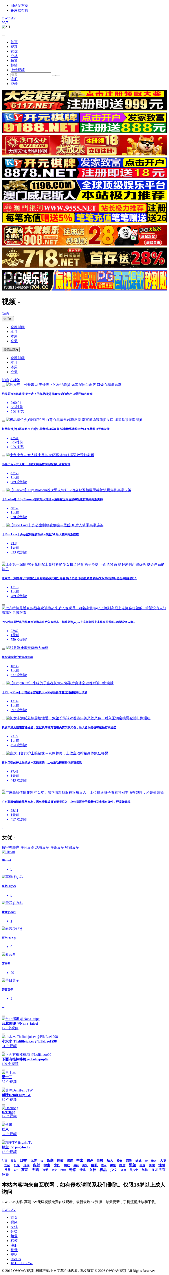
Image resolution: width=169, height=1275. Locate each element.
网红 (67, 1165)
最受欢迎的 (11, 349)
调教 (60, 1160)
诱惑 (72, 1170)
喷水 (104, 1165)
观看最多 (42, 847)
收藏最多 (72, 847)
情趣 (90, 1160)
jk (41, 1160)
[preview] (3, 385)
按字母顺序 (10, 847)
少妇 (57, 1165)
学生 (47, 1165)
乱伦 (17, 1165)
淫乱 (7, 1165)
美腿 (142, 1165)
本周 (14, 336)
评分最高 (27, 847)
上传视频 (18, 70)
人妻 (163, 1160)
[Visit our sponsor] (84, 109)
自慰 (100, 1160)
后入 (110, 1160)
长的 (5, 380)
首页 (14, 42)
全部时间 (18, 327)
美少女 (134, 1170)
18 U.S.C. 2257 (22, 1263)
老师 (123, 1170)
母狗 (26, 1165)
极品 (103, 1170)
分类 (14, 56)
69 (146, 1160)
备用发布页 (19, 10)
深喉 (129, 1160)
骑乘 (152, 1165)
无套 (33, 1160)
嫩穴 (153, 1160)
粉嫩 (120, 1160)
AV (9, 18)
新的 (5, 313)
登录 (5, 22)
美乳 (85, 1165)
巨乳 (94, 1165)
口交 (23, 1160)
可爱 (45, 1170)
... (3, 827)
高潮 (49, 1160)
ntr (16, 1170)
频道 (14, 60)
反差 (7, 1170)
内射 (36, 1165)
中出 (79, 1160)
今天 (14, 341)
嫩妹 (76, 1165)
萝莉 (24, 1170)
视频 (14, 47)
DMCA (16, 1259)
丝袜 (145, 1170)
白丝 (63, 1170)
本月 (14, 332)
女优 (14, 51)
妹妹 (138, 1160)
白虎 (122, 1165)
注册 (14, 79)
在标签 (15, 380)
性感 (161, 1165)
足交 (54, 1170)
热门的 (8, 318)
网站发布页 (19, 6)
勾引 (4, 1160)
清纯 (82, 1170)
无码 (35, 1170)
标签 (14, 65)
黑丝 (132, 1165)
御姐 (113, 1165)
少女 (113, 1170)
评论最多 (57, 847)
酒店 (70, 1160)
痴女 (13, 1160)
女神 (92, 1170)
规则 (14, 1254)
